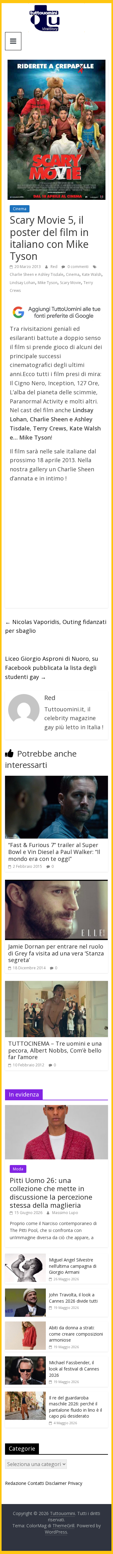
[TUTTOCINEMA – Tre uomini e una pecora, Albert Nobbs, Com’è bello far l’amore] (56, 984)
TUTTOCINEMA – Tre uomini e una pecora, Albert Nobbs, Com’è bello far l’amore (55, 1050)
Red (54, 266)
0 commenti (78, 266)
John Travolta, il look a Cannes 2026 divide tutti (73, 1298)
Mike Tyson (47, 282)
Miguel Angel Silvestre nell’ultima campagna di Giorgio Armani (72, 1266)
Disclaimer (56, 1483)
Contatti (36, 1483)
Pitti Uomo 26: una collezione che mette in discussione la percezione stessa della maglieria (51, 1192)
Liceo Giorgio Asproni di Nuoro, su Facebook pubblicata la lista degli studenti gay (51, 668)
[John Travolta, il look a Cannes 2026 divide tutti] (25, 1292)
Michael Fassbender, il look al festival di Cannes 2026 (74, 1369)
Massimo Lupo (65, 1212)
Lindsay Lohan (22, 282)
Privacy (75, 1483)
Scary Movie (70, 282)
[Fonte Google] (56, 312)
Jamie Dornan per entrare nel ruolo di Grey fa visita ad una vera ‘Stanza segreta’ (56, 953)
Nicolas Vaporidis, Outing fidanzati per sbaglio (55, 626)
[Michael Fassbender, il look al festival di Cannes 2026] (25, 1360)
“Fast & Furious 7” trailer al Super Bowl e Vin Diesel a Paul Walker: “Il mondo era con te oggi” (54, 851)
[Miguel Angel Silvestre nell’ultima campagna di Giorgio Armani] (25, 1257)
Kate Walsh (91, 274)
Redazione (15, 1483)
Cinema (19, 208)
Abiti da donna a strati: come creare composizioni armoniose (76, 1334)
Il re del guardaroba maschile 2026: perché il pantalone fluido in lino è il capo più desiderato (75, 1407)
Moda (18, 1169)
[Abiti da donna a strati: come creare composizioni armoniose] (25, 1325)
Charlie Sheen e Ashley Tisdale (36, 274)
